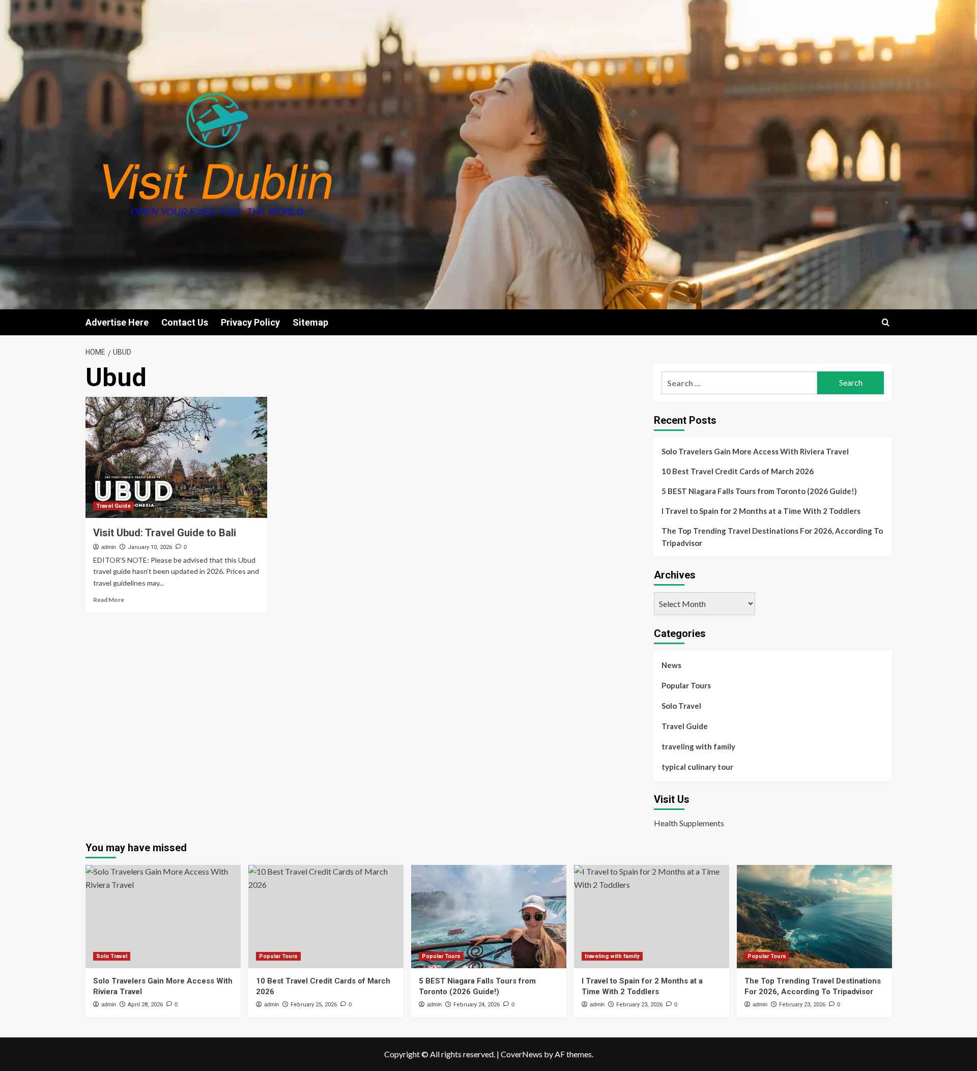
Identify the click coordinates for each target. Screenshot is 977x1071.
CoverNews (521, 1054)
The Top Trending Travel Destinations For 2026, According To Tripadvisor (772, 536)
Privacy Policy (250, 322)
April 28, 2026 (145, 1004)
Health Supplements (689, 823)
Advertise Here (117, 322)
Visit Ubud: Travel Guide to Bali (164, 533)
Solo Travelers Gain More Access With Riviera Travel (755, 451)
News (671, 665)
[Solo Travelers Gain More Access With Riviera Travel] (163, 916)
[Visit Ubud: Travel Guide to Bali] (176, 457)
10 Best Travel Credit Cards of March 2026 (738, 471)
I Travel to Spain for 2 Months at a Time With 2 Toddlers (761, 510)
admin (108, 547)
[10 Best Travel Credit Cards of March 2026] (326, 916)
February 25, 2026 (314, 1004)
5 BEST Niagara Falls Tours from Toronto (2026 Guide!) (759, 491)
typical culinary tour (697, 766)
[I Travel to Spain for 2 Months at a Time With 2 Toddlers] (651, 916)
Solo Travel (681, 705)
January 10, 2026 (150, 547)
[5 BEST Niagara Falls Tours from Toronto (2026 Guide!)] (488, 916)
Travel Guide (113, 506)
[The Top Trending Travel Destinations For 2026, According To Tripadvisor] (814, 916)
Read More (108, 599)
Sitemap (310, 322)
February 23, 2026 (639, 1004)
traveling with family (698, 746)
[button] (885, 322)
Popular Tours (686, 685)
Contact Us (184, 322)
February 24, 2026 (476, 1004)
